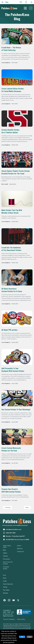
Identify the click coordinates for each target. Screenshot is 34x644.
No (30, 637)
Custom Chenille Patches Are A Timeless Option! (10, 131)
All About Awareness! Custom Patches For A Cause (12, 289)
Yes (22, 637)
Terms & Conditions (9, 619)
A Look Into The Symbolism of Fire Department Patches (11, 248)
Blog (4, 550)
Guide (5, 581)
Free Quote (6, 559)
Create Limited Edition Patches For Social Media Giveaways (13, 89)
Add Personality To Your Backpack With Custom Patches (13, 369)
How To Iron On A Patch (8, 563)
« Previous (8, 507)
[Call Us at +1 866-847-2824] (26, 2)
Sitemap (5, 593)
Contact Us (20, 551)
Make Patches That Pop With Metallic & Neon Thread (12, 211)
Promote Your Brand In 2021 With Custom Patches (11, 490)
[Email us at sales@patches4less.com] (21, 2)
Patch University (8, 584)
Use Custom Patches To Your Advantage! (16, 409)
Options (5, 556)
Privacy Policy (21, 619)
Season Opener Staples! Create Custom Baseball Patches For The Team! (16, 172)
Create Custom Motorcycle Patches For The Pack (11, 449)
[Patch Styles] (25, 8)
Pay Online (6, 590)
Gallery (5, 553)
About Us (20, 548)
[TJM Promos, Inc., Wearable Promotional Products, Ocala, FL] (24, 612)
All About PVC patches (9, 330)
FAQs (4, 578)
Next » (27, 507)
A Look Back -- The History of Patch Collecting (11, 48)
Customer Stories (6, 567)
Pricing (5, 587)
